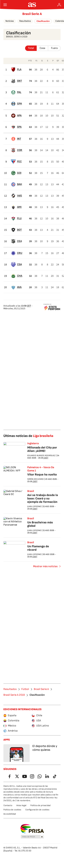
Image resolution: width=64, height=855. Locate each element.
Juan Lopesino (34, 506)
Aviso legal (21, 805)
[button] (32, 837)
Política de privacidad (40, 805)
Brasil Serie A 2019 (14, 695)
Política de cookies (12, 809)
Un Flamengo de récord (38, 548)
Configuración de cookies (37, 809)
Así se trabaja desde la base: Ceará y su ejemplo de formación (42, 498)
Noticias (9, 21)
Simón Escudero (35, 479)
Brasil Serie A (32, 14)
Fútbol (25, 689)
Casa (42, 48)
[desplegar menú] (5, 4)
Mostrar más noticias (45, 566)
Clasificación (43, 21)
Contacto (7, 805)
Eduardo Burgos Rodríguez (41, 455)
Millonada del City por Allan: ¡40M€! (42, 449)
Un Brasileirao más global (40, 524)
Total (31, 48)
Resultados (25, 21)
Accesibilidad (9, 814)
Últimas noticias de (28, 436)
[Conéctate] (59, 5)
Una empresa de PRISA (32, 829)
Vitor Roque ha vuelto (42, 474)
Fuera (54, 48)
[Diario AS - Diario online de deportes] (32, 5)
